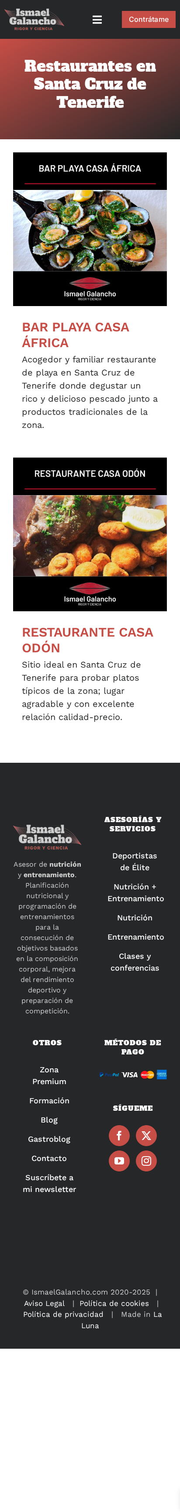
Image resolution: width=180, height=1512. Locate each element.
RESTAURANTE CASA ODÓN (90, 535)
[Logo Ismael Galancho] (34, 12)
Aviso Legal (44, 1303)
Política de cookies (114, 1303)
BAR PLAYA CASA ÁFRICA (90, 229)
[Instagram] (146, 1160)
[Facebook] (119, 1135)
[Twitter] (146, 1135)
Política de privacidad (63, 1314)
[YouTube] (119, 1160)
